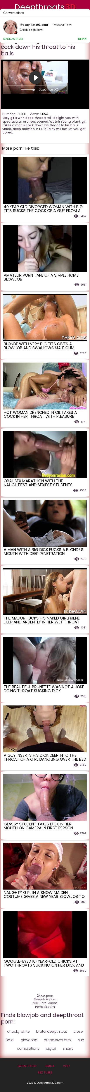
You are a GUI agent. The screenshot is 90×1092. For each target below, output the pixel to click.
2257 (66, 1066)
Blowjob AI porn (45, 999)
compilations (28, 1048)
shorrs (68, 1048)
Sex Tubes (45, 1072)
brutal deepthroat (51, 1031)
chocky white (18, 1031)
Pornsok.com (45, 1007)
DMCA (49, 1066)
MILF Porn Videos (45, 1003)
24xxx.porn (45, 996)
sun (81, 1039)
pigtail (51, 1048)
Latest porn (27, 1066)
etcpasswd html (57, 1039)
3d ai (10, 1039)
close (78, 1031)
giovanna (29, 1039)
